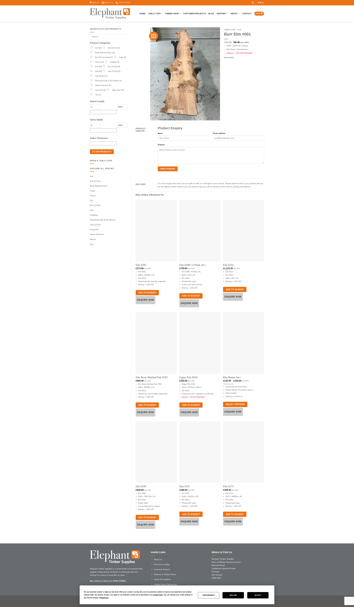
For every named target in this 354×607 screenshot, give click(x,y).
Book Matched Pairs (105, 53)
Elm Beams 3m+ (232, 377)
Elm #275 (228, 486)
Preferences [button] (103, 598)
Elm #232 (228, 264)
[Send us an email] (260, 2)
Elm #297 (184, 486)
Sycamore (100, 90)
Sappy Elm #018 (188, 377)
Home (142, 13)
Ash (98, 48)
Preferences (208, 595)
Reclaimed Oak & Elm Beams (108, 81)
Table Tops (154, 13)
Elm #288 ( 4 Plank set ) (192, 264)
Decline (233, 595)
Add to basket (147, 292)
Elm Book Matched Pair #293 (152, 377)
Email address (219, 133)
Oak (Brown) (101, 76)
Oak (98, 71)
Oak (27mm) (114, 71)
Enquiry (161, 145)
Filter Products (101, 152)
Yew (98, 95)
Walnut (93, 239)
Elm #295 (141, 264)
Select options (235, 404)
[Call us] (263, 2)
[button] (259, 14)
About (234, 13)
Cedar (122, 57)
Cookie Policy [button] (158, 595)
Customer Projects (194, 13)
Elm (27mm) (114, 67)
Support (221, 13)
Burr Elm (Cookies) (104, 57)
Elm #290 (141, 486)
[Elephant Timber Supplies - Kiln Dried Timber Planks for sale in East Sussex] (110, 13)
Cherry (99, 62)
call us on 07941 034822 (114, 581)
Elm (98, 67)
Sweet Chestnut (103, 85)
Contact (247, 13)
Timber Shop (172, 13)
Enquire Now (145, 300)
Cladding (114, 62)
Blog (211, 13)
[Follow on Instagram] (258, 2)
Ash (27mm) (114, 48)
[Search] (253, 3)
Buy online (95, 581)
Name (160, 133)
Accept (258, 595)
